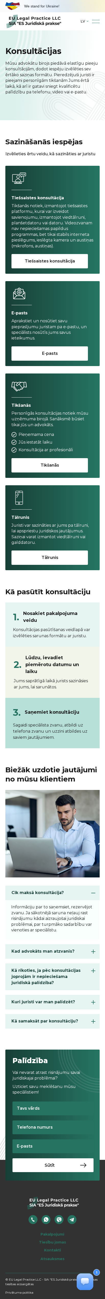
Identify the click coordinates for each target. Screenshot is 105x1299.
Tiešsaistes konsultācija (50, 261)
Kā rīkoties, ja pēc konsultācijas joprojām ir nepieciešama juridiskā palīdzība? (46, 976)
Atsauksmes (52, 1259)
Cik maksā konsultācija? (37, 892)
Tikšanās (50, 465)
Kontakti (52, 1250)
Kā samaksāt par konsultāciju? (44, 1021)
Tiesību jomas (52, 1242)
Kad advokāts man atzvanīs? (42, 951)
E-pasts (50, 353)
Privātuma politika (19, 1292)
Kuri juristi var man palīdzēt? (43, 1001)
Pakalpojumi (52, 1234)
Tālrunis (50, 557)
